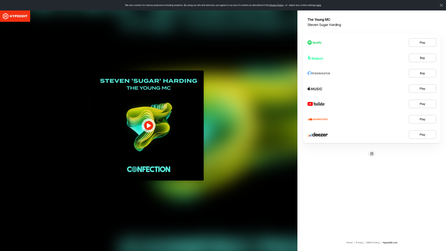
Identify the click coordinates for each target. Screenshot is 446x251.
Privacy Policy (276, 5)
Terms (349, 242)
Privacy (359, 242)
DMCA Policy (373, 242)
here (318, 5)
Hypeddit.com (390, 242)
